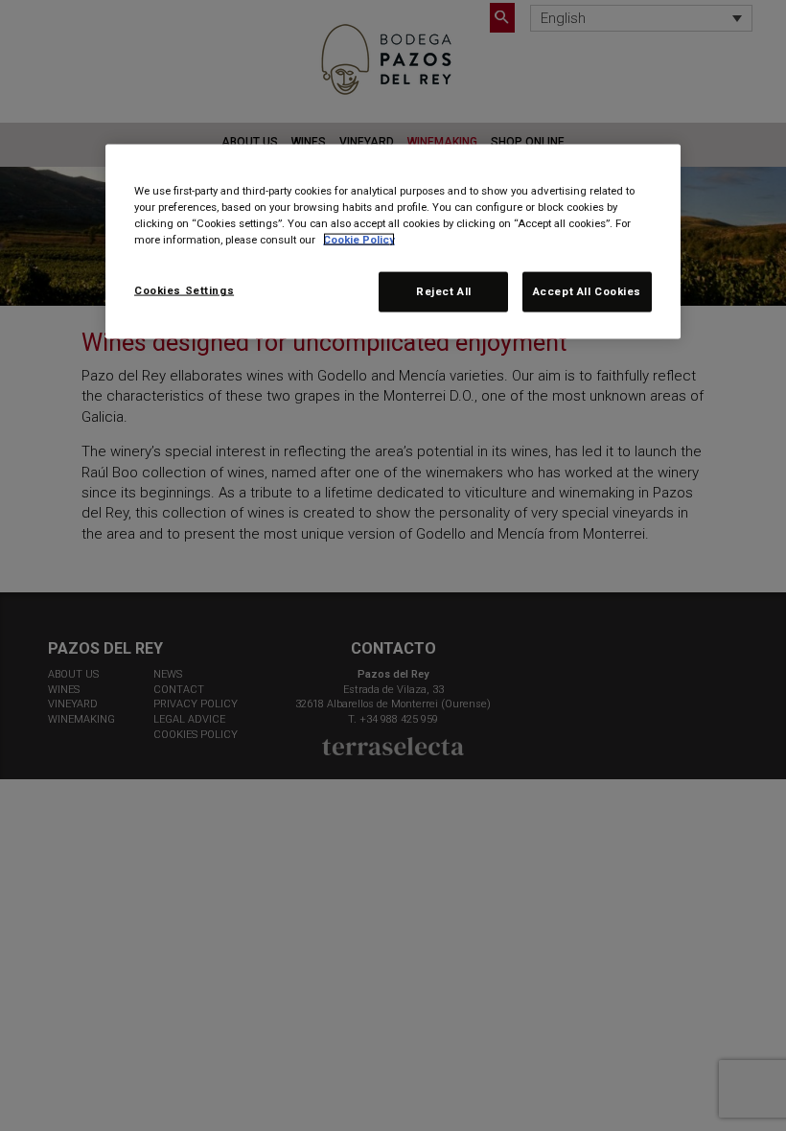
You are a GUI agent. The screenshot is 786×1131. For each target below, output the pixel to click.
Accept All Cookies (587, 291)
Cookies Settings (184, 290)
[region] (393, 242)
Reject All (444, 291)
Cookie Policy (359, 239)
